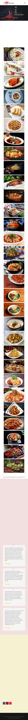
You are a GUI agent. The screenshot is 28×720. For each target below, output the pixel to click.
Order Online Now (14, 531)
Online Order (14, 25)
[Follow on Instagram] (10, 703)
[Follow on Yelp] (7, 703)
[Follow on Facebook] (4, 703)
